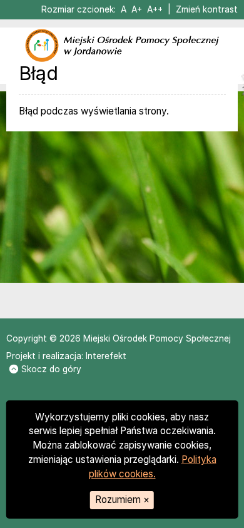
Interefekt (106, 356)
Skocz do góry (51, 369)
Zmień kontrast (207, 9)
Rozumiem (122, 499)
